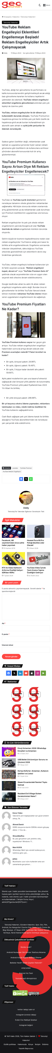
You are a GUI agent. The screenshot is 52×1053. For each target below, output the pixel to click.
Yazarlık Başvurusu (26, 1048)
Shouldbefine (18, 836)
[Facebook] (21, 479)
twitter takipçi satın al (26, 1009)
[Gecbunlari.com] (12, 5)
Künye (30, 1044)
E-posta (5, 634)
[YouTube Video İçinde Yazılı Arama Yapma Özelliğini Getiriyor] (38, 558)
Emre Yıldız (17, 813)
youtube (15, 468)
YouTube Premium (26, 468)
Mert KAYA (17, 847)
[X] (26, 479)
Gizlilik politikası (10, 1044)
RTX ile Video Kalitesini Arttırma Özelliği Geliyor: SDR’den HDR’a (12, 570)
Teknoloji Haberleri (28, 17)
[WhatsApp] (31, 479)
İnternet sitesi (7, 645)
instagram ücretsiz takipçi (26, 1015)
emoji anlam (26, 968)
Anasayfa (7, 17)
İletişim (37, 1044)
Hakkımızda (22, 1044)
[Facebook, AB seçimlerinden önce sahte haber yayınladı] (13, 531)
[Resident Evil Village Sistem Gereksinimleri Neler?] (9, 797)
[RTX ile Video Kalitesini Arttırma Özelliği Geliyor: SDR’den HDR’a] (13, 558)
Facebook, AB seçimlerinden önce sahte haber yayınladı (13, 542)
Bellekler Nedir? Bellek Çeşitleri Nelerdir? (26, 963)
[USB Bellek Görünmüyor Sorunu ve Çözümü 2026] (9, 763)
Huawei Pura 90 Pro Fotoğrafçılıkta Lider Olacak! (35, 542)
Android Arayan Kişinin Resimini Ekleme (26, 958)
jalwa (15, 859)
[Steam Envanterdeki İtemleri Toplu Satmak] (9, 786)
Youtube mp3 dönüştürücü (26, 978)
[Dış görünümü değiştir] (39, 6)
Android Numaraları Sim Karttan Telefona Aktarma (26, 952)
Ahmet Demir (18, 824)
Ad (3, 623)
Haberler (15, 17)
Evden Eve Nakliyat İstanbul (26, 1020)
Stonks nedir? (26, 947)
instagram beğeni (26, 1025)
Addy (5, 53)
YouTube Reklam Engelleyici (12, 471)
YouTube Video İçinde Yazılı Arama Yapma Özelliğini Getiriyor (36, 570)
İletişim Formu (23, 899)
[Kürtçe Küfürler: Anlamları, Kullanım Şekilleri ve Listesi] (9, 774)
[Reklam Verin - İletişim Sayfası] (17, 695)
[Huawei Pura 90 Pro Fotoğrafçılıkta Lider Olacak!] (38, 531)
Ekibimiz (45, 1044)
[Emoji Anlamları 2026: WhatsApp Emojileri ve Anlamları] (9, 752)
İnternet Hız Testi (26, 973)
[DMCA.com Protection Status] (20, 995)
